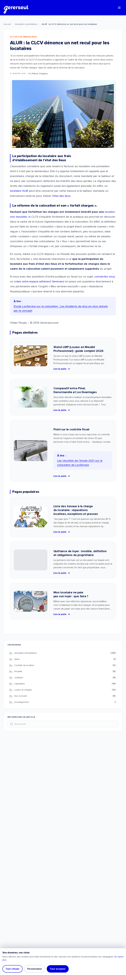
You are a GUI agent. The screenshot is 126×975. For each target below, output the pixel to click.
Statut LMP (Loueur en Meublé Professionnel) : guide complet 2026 (78, 349)
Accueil (7, 24)
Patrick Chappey (40, 73)
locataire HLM (19, 191)
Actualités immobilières (26, 24)
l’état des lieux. (61, 196)
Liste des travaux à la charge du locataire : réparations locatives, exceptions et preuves (75, 510)
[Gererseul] (16, 8)
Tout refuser (13, 968)
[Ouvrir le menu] (119, 8)
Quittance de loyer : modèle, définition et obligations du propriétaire (80, 553)
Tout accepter (58, 968)
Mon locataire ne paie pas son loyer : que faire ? (70, 594)
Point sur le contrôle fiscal (71, 429)
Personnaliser (34, 968)
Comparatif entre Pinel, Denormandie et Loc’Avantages (75, 390)
